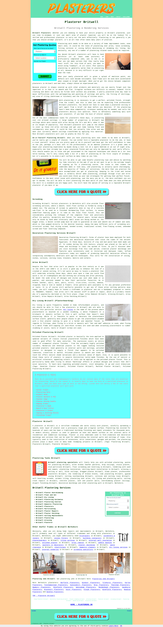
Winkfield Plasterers (112, 589)
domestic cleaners (88, 547)
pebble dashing (105, 543)
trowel (71, 102)
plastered (78, 76)
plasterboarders (40, 540)
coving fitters (61, 538)
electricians (60, 547)
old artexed (43, 120)
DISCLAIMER (126, 17)
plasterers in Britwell (43, 83)
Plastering (103, 37)
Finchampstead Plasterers (55, 585)
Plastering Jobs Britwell (103, 579)
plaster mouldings (87, 545)
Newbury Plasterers (41, 587)
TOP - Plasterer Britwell (44, 596)
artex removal (78, 543)
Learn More (113, 626)
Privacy (129, 610)
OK (121, 626)
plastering (99, 68)
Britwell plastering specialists (63, 462)
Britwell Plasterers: (42, 33)
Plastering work (65, 43)
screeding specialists (83, 549)
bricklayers (84, 536)
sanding (100, 109)
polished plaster (49, 543)
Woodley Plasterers (55, 592)
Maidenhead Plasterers (109, 587)
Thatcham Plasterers (120, 585)
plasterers (50, 134)
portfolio (62, 57)
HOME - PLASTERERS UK (81, 605)
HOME (101, 17)
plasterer (60, 37)
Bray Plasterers (101, 585)
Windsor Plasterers (91, 583)
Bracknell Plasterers (53, 589)
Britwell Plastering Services (52, 488)
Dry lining (68, 309)
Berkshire (119, 483)
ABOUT (112, 17)
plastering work (95, 483)
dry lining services (118, 547)
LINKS (106, 17)
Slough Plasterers (92, 589)
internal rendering (50, 549)
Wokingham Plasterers (86, 587)
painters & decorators (53, 545)
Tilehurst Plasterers (112, 583)
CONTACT (118, 17)
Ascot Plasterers (73, 589)
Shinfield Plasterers (63, 587)
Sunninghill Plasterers (80, 585)
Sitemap (34, 610)
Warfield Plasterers (70, 583)
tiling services (68, 540)
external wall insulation (100, 540)
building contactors (92, 538)
